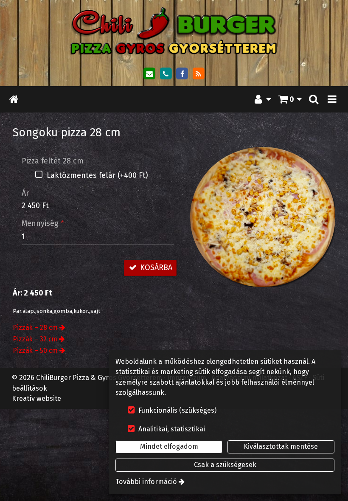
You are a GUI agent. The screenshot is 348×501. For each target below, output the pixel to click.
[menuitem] (14, 99)
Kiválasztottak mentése (281, 446)
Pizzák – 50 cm (35, 350)
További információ (146, 482)
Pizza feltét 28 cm (53, 161)
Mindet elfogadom (169, 446)
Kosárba (155, 267)
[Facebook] (182, 74)
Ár (25, 193)
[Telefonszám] (165, 74)
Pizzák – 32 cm (35, 339)
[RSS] (198, 74)
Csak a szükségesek (225, 465)
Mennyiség (43, 223)
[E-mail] (149, 74)
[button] (332, 99)
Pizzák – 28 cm (35, 328)
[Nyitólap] (174, 30)
